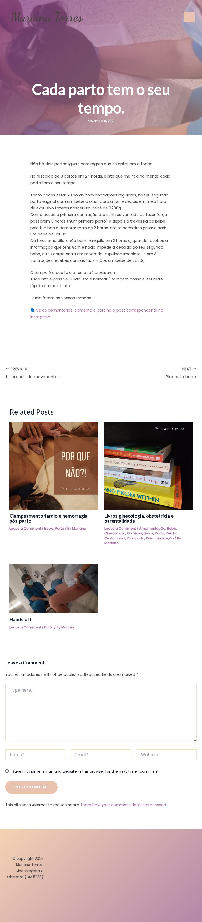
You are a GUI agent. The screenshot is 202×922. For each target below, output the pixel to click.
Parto (59, 528)
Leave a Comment (25, 528)
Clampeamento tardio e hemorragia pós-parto (48, 518)
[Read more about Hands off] (53, 588)
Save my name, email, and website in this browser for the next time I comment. (85, 771)
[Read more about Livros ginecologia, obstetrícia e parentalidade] (148, 465)
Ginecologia (114, 533)
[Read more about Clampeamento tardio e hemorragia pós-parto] (53, 465)
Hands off (20, 619)
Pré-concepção (160, 538)
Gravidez (134, 533)
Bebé (48, 528)
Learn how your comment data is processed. (124, 804)
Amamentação (152, 528)
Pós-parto (135, 538)
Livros (148, 533)
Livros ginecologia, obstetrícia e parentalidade (139, 518)
